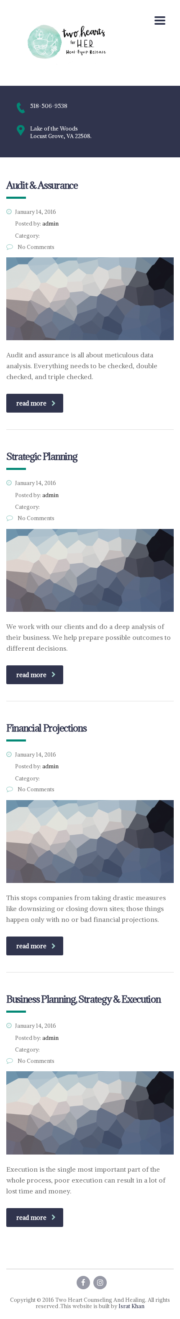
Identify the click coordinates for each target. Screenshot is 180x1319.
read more (31, 403)
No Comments (35, 247)
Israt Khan (131, 1306)
